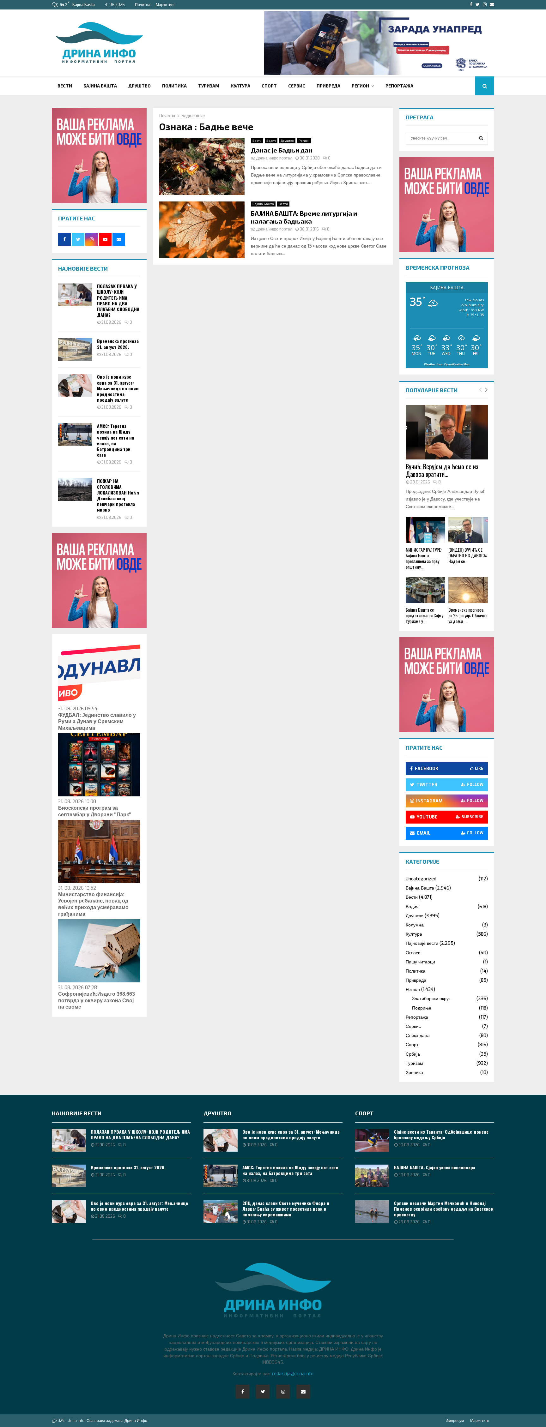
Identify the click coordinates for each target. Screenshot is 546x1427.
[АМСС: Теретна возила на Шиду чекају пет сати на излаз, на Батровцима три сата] (75, 434)
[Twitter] (263, 1392)
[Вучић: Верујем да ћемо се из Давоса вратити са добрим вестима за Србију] (447, 432)
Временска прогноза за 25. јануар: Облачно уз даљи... (467, 615)
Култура (240, 85)
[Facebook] (243, 1392)
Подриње (421, 1008)
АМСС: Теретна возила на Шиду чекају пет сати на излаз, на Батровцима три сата (115, 440)
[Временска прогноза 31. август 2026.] (75, 349)
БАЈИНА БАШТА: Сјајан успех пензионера (434, 1167)
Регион (360, 85)
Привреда (328, 85)
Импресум (455, 1420)
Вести (65, 85)
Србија (413, 1054)
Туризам (208, 85)
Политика (174, 85)
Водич (271, 141)
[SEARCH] (481, 138)
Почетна (142, 4)
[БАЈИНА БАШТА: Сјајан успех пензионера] (372, 1176)
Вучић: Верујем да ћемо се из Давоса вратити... (442, 470)
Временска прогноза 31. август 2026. (118, 344)
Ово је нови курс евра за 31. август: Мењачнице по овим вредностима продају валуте (118, 388)
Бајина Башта (100, 85)
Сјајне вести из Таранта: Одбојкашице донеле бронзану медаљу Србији (441, 1134)
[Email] (303, 1392)
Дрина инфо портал (274, 158)
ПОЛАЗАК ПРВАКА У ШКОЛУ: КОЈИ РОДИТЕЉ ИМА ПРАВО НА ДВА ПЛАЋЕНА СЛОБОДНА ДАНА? (118, 300)
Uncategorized (421, 879)
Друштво (139, 85)
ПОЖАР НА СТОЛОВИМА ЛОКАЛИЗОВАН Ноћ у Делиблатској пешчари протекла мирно (118, 495)
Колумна (415, 925)
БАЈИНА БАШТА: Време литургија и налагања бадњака (304, 217)
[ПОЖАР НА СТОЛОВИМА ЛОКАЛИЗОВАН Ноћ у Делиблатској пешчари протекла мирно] (75, 489)
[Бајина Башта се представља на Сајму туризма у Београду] (425, 590)
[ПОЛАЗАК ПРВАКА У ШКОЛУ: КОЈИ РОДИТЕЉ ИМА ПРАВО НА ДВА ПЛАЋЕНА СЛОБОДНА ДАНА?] (75, 294)
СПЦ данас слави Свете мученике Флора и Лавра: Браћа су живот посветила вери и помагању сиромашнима (285, 1209)
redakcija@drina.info (292, 1374)
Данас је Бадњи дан (281, 150)
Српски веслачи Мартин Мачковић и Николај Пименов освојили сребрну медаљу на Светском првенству (444, 1209)
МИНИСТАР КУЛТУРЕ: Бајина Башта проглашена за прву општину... (424, 558)
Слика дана (418, 1036)
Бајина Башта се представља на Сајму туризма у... (424, 615)
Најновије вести (422, 943)
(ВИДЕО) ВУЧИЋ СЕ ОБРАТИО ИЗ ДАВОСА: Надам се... (467, 555)
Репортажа (399, 85)
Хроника (414, 1073)
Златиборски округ (431, 999)
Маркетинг (165, 4)
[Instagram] (283, 1392)
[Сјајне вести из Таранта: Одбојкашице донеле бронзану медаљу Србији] (372, 1140)
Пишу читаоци (420, 962)
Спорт (269, 85)
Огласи (413, 953)
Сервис (296, 85)
